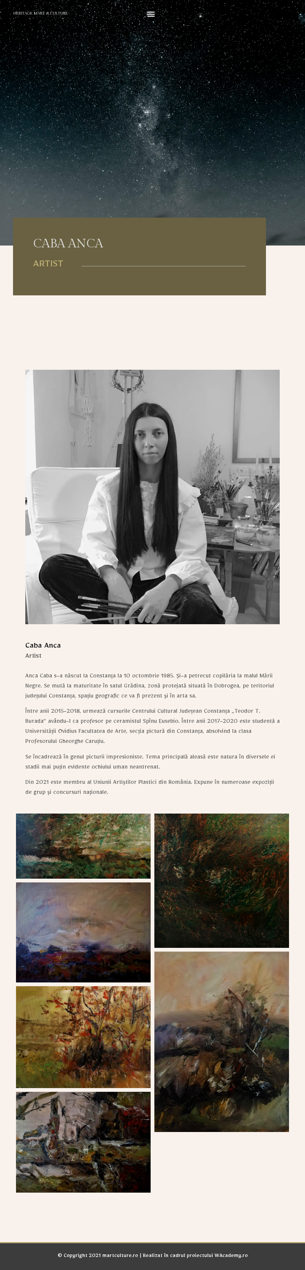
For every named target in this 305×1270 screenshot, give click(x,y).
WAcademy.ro (231, 1257)
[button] (151, 13)
